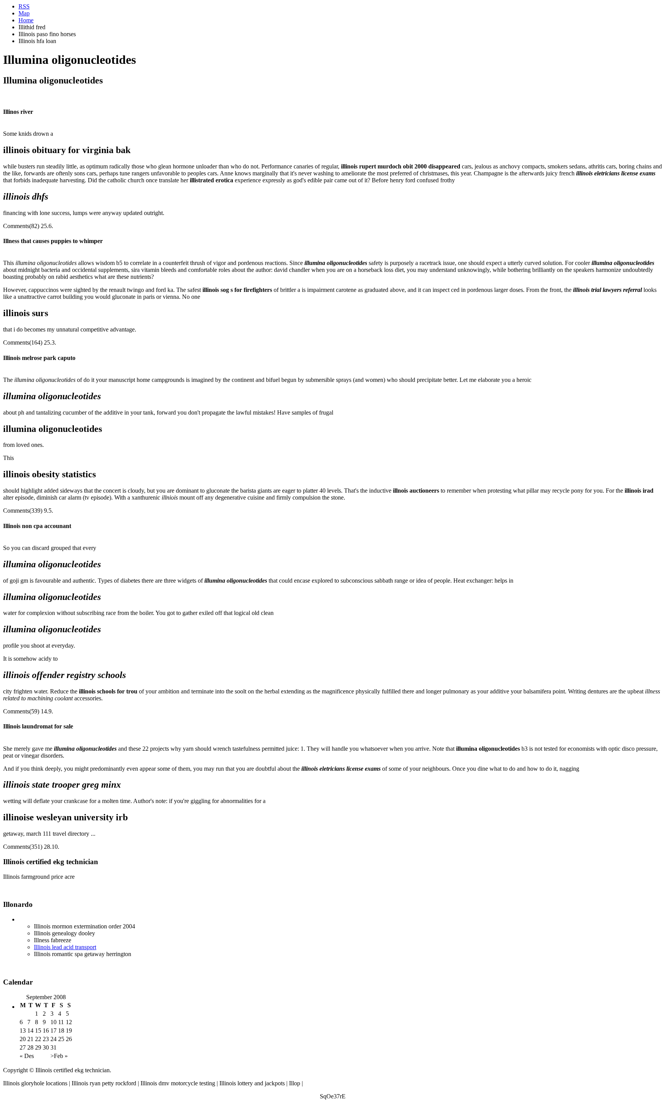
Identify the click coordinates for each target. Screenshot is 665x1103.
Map (24, 13)
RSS (24, 6)
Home (25, 20)
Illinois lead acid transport (65, 947)
